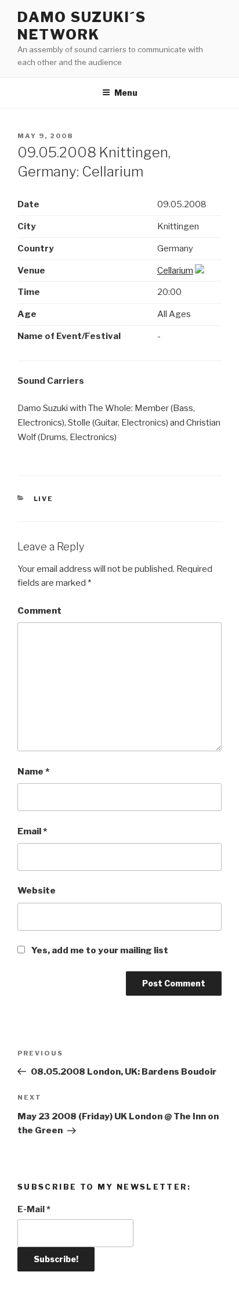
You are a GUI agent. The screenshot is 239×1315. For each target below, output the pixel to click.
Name (33, 771)
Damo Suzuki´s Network (81, 26)
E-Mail (33, 1209)
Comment (39, 611)
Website (36, 890)
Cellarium (175, 270)
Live (44, 499)
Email (32, 831)
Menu (125, 93)
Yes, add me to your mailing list (99, 950)
